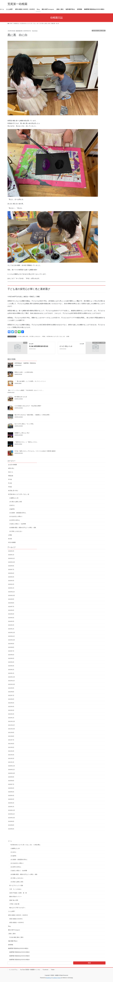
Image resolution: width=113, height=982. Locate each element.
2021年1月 (11, 762)
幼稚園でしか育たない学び (22, 433)
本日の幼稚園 (12, 542)
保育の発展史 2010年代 (15, 919)
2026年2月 (11, 551)
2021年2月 (11, 758)
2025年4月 (11, 577)
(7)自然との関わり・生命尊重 (17, 524)
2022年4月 (11, 706)
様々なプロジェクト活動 (16, 885)
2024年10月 (11, 595)
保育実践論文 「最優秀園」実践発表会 (25, 363)
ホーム (10, 841)
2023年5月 (11, 658)
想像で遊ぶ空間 (13, 900)
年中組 (10, 479)
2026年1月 (11, 554)
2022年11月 (11, 680)
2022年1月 (11, 717)
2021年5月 (11, 747)
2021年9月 (11, 732)
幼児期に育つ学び (13, 490)
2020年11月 (11, 769)
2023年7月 (11, 651)
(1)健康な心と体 (13, 498)
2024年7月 (11, 606)
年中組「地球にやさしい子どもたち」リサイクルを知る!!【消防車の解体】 (35, 451)
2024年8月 (11, 603)
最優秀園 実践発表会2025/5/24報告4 (19, 959)
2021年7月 (11, 740)
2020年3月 (11, 799)
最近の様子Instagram (14, 930)
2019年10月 (11, 817)
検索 (89, 963)
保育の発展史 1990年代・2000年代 (18, 915)
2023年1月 (11, 673)
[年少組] (17, 348)
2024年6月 (11, 610)
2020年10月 (11, 773)
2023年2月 (11, 669)
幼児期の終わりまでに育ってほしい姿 (56, 336)
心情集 (67, 336)
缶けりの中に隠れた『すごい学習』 (24, 424)
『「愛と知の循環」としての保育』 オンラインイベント (30, 381)
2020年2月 (11, 803)
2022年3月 (11, 710)
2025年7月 (11, 569)
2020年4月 (11, 795)
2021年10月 (11, 729)
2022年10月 (11, 684)
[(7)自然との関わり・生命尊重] (95, 348)
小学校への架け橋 (14, 904)
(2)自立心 (12, 505)
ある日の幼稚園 (12, 464)
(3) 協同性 (13, 855)
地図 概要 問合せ (12, 941)
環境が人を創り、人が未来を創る (24, 372)
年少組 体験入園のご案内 (16, 937)
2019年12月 (11, 810)
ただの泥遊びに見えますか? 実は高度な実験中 (28, 406)
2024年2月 (11, 625)
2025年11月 (11, 558)
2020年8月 (11, 780)
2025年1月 (11, 588)
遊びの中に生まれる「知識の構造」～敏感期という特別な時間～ (32, 414)
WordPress (48, 977)
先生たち (10, 472)
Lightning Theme (57, 977)
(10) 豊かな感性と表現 (98, 30)
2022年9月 (11, 688)
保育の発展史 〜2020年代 (16, 922)
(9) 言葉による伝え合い (35, 336)
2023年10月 (11, 640)
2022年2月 (11, 714)
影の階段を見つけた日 (21, 396)
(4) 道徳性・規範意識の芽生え (17, 512)
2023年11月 (11, 636)
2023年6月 (11, 654)
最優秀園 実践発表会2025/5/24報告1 (18, 948)
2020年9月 (11, 777)
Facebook (45, 969)
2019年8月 (11, 825)
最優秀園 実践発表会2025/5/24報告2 (19, 952)
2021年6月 (11, 743)
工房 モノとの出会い (15, 889)
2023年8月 (11, 647)
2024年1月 (11, 629)
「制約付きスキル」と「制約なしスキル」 (26, 442)
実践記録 (10, 475)
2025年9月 (11, 566)
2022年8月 (11, 691)
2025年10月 (11, 562)
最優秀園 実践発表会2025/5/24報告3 (19, 956)
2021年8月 (11, 736)
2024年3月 (11, 621)
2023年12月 (11, 632)
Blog (9, 926)
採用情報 (10, 944)
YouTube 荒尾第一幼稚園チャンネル (30, 969)
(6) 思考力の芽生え (14, 520)
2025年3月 (11, 580)
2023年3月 (11, 665)
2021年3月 (11, 754)
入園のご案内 (12, 933)
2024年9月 (11, 599)
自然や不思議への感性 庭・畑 (18, 893)
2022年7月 (11, 695)
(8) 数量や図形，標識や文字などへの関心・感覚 (22, 527)
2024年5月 (11, 614)
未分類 (10, 538)
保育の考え (11, 468)
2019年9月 (11, 821)
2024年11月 (11, 591)
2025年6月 (11, 573)
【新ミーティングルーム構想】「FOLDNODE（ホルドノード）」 (26, 390)
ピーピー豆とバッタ (66, 346)
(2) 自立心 (13, 852)
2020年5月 (11, 792)
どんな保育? (11, 911)
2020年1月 (11, 806)
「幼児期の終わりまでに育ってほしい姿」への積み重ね (24, 844)
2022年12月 (11, 677)
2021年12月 (11, 721)
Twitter (53, 969)
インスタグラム (13, 969)
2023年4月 (11, 662)
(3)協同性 (12, 509)
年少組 (10, 483)
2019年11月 (11, 814)
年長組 (43, 336)
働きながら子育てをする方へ (17, 907)
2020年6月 (11, 788)
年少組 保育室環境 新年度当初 (38, 346)
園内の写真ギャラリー (15, 896)
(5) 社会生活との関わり (15, 516)
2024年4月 (11, 617)
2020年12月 (11, 766)
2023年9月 (11, 643)
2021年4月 (11, 751)
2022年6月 (11, 699)
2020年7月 (11, 784)
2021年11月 (11, 725)
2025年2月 (11, 584)
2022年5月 (11, 703)
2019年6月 (11, 829)
